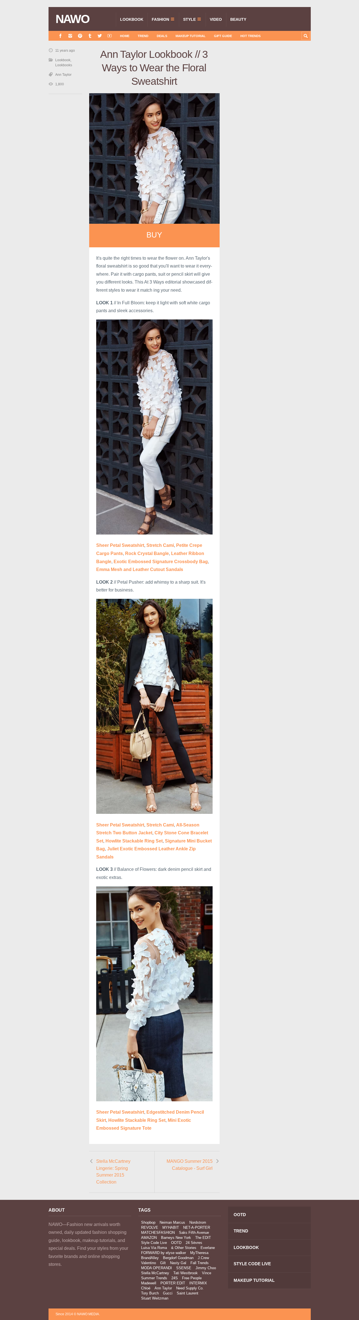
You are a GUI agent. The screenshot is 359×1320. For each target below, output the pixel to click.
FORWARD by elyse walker (163, 1253)
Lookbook (131, 19)
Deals (162, 36)
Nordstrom (197, 1222)
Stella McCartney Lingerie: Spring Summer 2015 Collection (113, 1171)
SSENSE (183, 1268)
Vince (206, 1273)
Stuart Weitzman (154, 1298)
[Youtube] (109, 36)
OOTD (176, 1242)
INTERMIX (198, 1283)
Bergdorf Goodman (178, 1258)
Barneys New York (176, 1237)
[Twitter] (100, 36)
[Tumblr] (90, 36)
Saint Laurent (187, 1293)
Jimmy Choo (205, 1268)
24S (174, 1278)
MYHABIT (170, 1227)
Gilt (163, 1263)
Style (189, 19)
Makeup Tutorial (191, 36)
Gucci (167, 1293)
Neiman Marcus (172, 1222)
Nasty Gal (178, 1263)
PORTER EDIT (172, 1283)
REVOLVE (149, 1227)
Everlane (208, 1248)
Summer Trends (154, 1278)
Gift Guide (223, 36)
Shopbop (148, 1222)
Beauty (238, 19)
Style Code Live (154, 1242)
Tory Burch (150, 1293)
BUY (154, 235)
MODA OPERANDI (156, 1268)
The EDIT (203, 1237)
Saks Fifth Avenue (194, 1232)
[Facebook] (60, 36)
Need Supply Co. (190, 1288)
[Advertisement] (269, 148)
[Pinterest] (80, 36)
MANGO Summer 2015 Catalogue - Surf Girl (190, 1165)
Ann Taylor (63, 75)
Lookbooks (63, 65)
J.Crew (203, 1258)
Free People (192, 1278)
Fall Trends (199, 1263)
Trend (143, 36)
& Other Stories (183, 1248)
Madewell (148, 1283)
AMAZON (149, 1237)
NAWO (72, 19)
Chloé (145, 1288)
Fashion (160, 19)
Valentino (148, 1263)
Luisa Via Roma (154, 1248)
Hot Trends (250, 36)
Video (216, 19)
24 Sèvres (194, 1242)
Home (124, 36)
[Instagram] (70, 36)
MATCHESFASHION (158, 1232)
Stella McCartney (155, 1273)
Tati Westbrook (185, 1273)
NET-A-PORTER (196, 1227)
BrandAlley (150, 1258)
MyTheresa (199, 1253)
